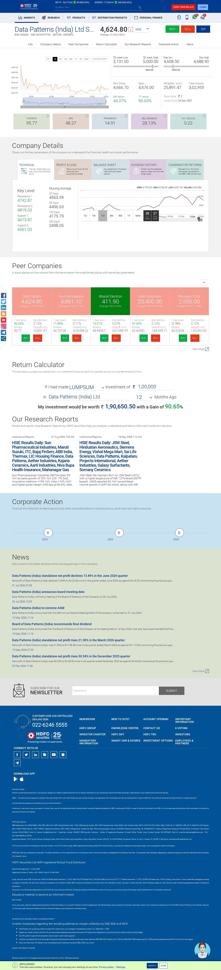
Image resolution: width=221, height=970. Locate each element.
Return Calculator (106, 44)
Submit (171, 691)
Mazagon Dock (189, 296)
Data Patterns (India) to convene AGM (38, 608)
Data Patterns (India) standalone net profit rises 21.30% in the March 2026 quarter (68, 640)
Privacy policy (106, 967)
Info (30, 44)
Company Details (50, 44)
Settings (120, 967)
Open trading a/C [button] (183, 7)
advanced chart (100, 59)
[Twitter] (26, 754)
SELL (37, 338)
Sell (188, 29)
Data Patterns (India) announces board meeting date (48, 592)
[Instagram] (63, 754)
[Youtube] (53, 754)
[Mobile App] (187, 17)
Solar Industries (149, 296)
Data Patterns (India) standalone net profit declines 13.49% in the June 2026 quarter (70, 575)
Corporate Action (168, 44)
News (189, 44)
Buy (172, 29)
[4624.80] (152, 66)
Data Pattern (31, 296)
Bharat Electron (110, 296)
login (203, 7)
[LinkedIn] (35, 754)
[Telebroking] (179, 17)
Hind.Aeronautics (71, 296)
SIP (203, 29)
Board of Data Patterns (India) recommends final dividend (52, 624)
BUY (25, 338)
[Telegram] (17, 762)
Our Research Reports (138, 44)
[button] (142, 29)
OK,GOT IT (152, 966)
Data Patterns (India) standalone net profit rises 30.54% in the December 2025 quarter (71, 656)
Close (163, 966)
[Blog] (44, 754)
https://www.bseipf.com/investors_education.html (29, 912)
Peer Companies (78, 44)
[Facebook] (17, 754)
